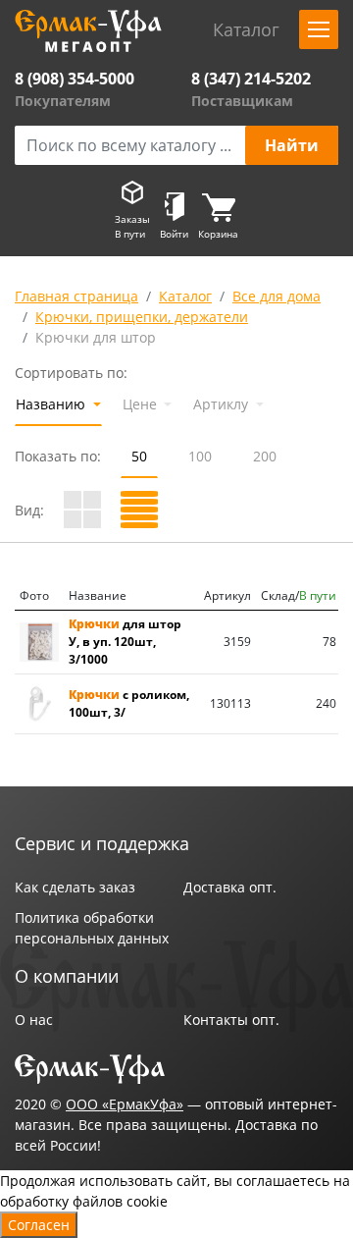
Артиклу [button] (222, 404)
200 (265, 456)
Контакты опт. (231, 1019)
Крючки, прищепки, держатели (141, 316)
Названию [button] (52, 404)
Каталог (185, 296)
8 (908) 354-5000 (74, 78)
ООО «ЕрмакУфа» (124, 1104)
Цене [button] (142, 404)
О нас (34, 1019)
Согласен (39, 1224)
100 (200, 456)
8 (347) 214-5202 (251, 78)
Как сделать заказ (75, 887)
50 (139, 456)
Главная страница (76, 296)
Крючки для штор (95, 337)
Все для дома (276, 296)
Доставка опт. (230, 887)
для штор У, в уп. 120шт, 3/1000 (125, 642)
